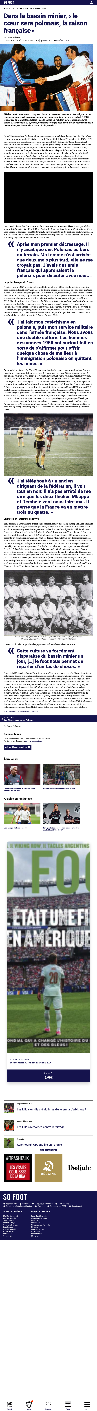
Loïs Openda (8, 1227)
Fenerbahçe (35, 1223)
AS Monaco (35, 1231)
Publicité (41, 1206)
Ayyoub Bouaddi (9, 1229)
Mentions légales (64, 1204)
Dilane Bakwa (8, 1231)
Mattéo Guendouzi (10, 1216)
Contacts (25, 1204)
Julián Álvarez (8, 1220)
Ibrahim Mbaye (9, 1223)
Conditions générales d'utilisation (19, 1206)
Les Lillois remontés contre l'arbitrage (19, 1119)
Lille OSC (34, 1220)
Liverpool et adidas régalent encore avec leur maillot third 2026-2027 (60, 806)
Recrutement (77, 1206)
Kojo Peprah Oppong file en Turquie (18, 1137)
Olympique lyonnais (39, 1218)
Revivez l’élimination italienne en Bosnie (60, 765)
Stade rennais (36, 1234)
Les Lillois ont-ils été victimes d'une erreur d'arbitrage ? (27, 1101)
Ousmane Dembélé (10, 1225)
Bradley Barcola (9, 1218)
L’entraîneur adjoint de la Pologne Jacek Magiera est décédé (20, 766)
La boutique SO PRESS (44, 1204)
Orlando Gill (8, 1236)
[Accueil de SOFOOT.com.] (15, 2)
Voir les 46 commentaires (16, 747)
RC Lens (34, 1227)
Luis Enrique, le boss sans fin (16, 804)
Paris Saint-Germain (39, 1216)
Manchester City (37, 1229)
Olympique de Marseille (40, 1225)
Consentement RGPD (58, 1206)
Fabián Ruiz (7, 1234)
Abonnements (11, 1204)
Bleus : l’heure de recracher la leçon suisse (21, 712)
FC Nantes (35, 1236)
